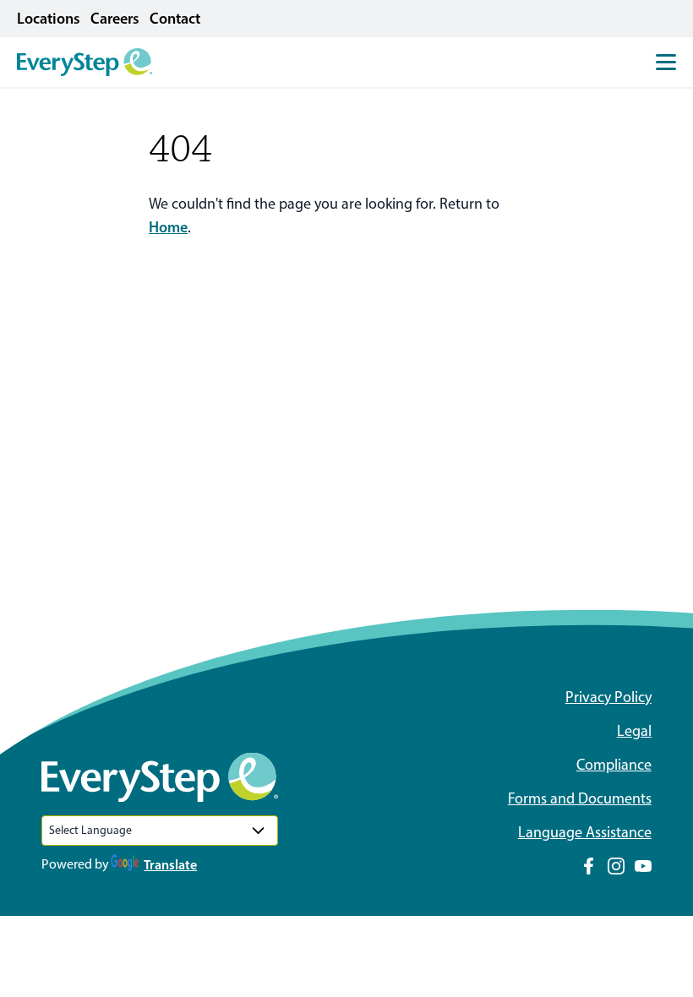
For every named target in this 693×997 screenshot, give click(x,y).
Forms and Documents (580, 798)
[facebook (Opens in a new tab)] (589, 866)
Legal (634, 731)
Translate (170, 864)
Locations (48, 18)
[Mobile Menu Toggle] (666, 62)
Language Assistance (585, 832)
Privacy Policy (608, 697)
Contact (175, 18)
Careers (114, 18)
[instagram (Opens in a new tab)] (616, 866)
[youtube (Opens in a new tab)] (643, 866)
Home (168, 227)
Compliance (614, 764)
